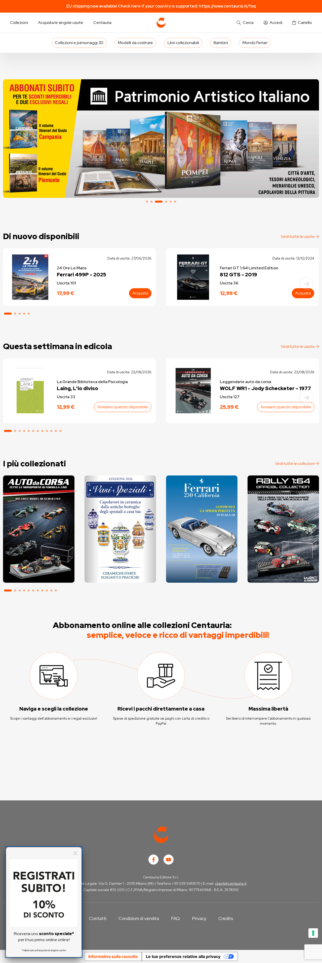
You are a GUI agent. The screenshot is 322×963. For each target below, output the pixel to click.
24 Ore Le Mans (72, 268)
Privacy (199, 918)
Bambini (221, 42)
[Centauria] (161, 23)
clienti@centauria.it (231, 883)
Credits (225, 918)
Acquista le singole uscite (60, 22)
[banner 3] (161, 138)
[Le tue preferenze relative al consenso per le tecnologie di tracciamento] (313, 933)
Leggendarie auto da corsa (245, 381)
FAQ (175, 918)
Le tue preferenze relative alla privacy (183, 956)
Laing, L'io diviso (77, 388)
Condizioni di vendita (138, 918)
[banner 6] (175, 201)
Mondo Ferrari (255, 42)
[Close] (75, 853)
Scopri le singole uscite (38, 574)
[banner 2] (151, 201)
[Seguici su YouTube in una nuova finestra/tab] (169, 860)
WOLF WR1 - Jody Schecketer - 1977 (265, 388)
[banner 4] (166, 201)
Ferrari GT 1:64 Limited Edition (249, 268)
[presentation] (307, 284)
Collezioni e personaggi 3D (79, 42)
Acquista (140, 293)
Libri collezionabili (183, 42)
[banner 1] (147, 201)
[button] (245, 22)
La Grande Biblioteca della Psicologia (92, 381)
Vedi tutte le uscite (298, 236)
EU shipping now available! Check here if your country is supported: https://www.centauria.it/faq (161, 6)
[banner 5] (171, 201)
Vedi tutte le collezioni (295, 463)
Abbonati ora (39, 560)
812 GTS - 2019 (238, 274)
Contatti (97, 918)
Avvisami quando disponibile (122, 407)
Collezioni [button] (19, 22)
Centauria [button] (102, 22)
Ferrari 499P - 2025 (81, 274)
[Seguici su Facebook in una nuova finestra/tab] (153, 860)
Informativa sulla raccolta (113, 956)
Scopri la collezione (120, 560)
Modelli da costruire (135, 42)
